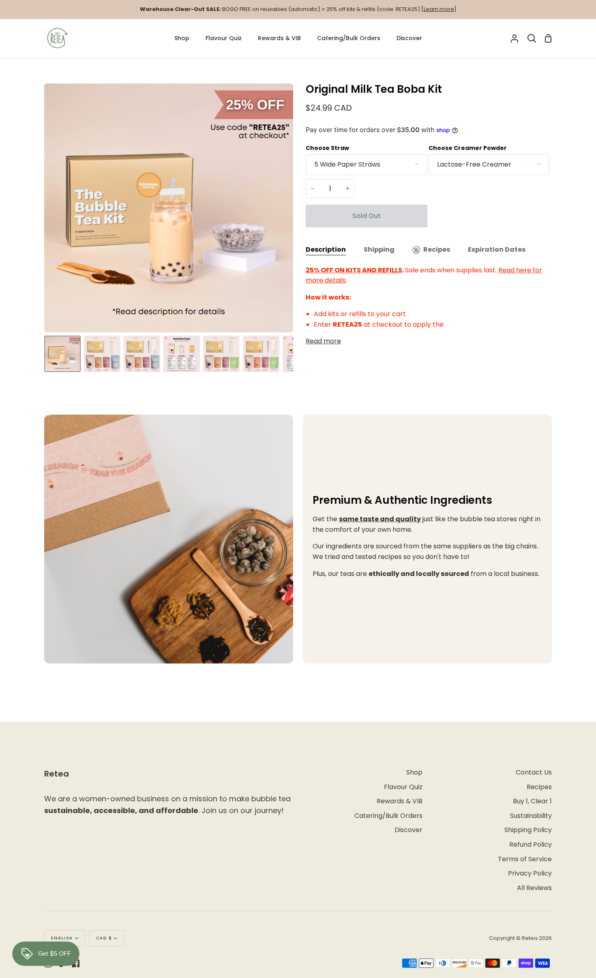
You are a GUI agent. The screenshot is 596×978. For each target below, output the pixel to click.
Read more (323, 341)
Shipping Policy (528, 830)
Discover (408, 830)
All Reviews (534, 887)
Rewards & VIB (399, 801)
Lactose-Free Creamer (474, 164)
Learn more (439, 9)
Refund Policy (530, 844)
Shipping (379, 249)
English (62, 938)
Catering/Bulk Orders (388, 815)
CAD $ (104, 938)
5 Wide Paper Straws (347, 164)
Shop (414, 772)
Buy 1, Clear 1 (532, 801)
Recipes (436, 249)
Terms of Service (525, 859)
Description (326, 249)
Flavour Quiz (403, 787)
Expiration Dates (496, 249)
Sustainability (531, 815)
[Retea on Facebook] (76, 963)
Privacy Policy (530, 873)
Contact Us (534, 772)
